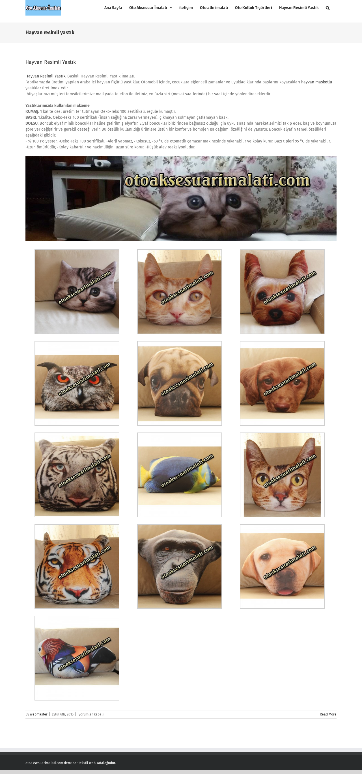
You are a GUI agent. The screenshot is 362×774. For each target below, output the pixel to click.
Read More (328, 714)
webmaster (39, 714)
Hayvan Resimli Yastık (50, 62)
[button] (327, 8)
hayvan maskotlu (316, 82)
